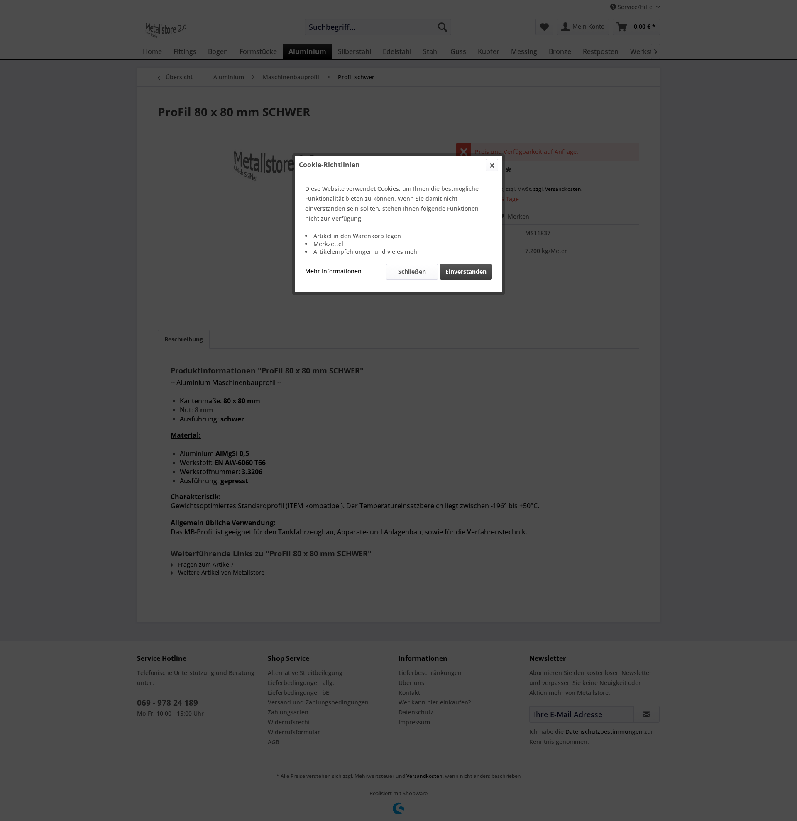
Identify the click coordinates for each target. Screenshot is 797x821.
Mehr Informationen (333, 271)
